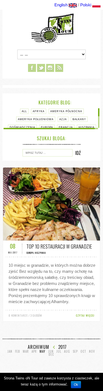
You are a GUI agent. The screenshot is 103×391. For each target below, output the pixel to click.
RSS (59, 68)
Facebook (32, 68)
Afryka (38, 111)
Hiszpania (86, 127)
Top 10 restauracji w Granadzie (59, 246)
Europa (47, 127)
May (42, 351)
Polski (85, 4)
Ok (76, 385)
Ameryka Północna (66, 111)
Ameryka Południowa (36, 119)
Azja (63, 119)
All (24, 111)
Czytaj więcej (85, 315)
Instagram (50, 68)
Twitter (41, 68)
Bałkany (79, 119)
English (61, 4)
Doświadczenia (22, 127)
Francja (66, 127)
